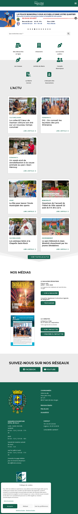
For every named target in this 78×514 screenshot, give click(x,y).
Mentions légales (20, 510)
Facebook (30, 369)
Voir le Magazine (51, 293)
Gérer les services (8, 501)
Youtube (50, 369)
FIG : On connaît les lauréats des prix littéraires (52, 122)
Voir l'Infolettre (51, 329)
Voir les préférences (41, 506)
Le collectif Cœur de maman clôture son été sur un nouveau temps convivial (21, 123)
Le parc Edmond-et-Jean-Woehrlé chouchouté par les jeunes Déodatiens (55, 243)
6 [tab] (39, 29)
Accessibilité (45, 412)
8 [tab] (43, 29)
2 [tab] (30, 29)
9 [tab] (45, 29)
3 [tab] (32, 29)
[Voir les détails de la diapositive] (39, 19)
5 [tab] (36, 29)
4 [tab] (34, 29)
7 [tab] (41, 29)
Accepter (10, 506)
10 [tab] (47, 29)
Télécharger (49, 303)
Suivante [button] (75, 18)
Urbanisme (39, 52)
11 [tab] (50, 29)
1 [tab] (28, 29)
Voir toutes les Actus (40, 257)
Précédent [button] (2, 18)
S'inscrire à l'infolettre (53, 334)
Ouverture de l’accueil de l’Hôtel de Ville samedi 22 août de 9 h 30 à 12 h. (53, 205)
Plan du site (45, 409)
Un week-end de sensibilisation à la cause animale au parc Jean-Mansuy (21, 163)
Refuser (25, 506)
